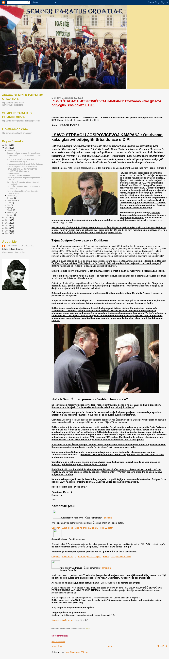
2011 (7, 223)
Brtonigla (108, 518)
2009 (7, 228)
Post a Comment (58, 642)
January (10, 215)
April (9, 208)
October (10, 198)
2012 (7, 220)
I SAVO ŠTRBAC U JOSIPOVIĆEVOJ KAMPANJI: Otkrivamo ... (22, 170)
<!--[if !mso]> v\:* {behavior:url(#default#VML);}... (20, 174)
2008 (7, 231)
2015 (7, 145)
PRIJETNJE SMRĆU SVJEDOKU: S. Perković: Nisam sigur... (21, 161)
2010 (7, 225)
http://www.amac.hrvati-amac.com (17, 133)
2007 (7, 233)
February (11, 212)
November (11, 195)
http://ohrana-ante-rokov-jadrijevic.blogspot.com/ (13, 104)
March (10, 210)
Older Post (162, 646)
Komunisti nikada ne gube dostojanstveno (23, 153)
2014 (7, 148)
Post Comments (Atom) (76, 652)
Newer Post (57, 646)
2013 (7, 217)
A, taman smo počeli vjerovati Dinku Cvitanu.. (25, 164)
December (11, 150)
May (9, 205)
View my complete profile (13, 252)
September (11, 200)
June (9, 203)
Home (109, 646)
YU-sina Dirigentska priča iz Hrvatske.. (22, 166)
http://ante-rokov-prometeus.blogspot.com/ (21, 121)
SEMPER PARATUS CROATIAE (19, 246)
